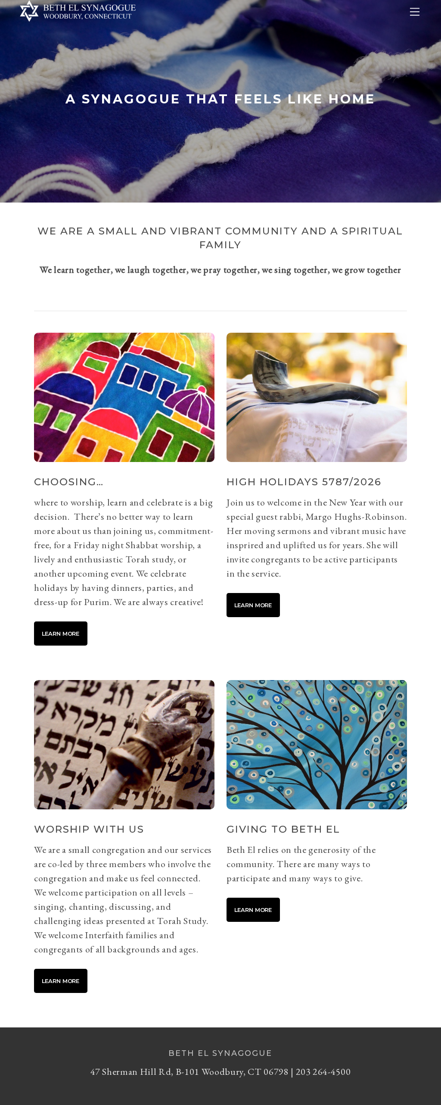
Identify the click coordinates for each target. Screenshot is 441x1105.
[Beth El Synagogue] (78, 24)
